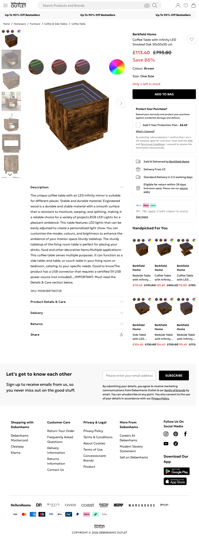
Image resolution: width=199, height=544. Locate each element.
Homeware (20, 23)
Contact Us (55, 470)
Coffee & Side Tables (55, 23)
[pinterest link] (175, 434)
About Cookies (94, 443)
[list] (77, 103)
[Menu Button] (5, 5)
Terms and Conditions (153, 144)
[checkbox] (164, 125)
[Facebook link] (185, 434)
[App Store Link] (177, 476)
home (6, 23)
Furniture (35, 23)
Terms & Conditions (98, 437)
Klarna (15, 452)
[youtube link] (166, 443)
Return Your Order (60, 431)
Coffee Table (79, 23)
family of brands (174, 390)
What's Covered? (145, 131)
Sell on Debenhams (134, 457)
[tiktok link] (175, 443)
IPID (190, 140)
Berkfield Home (144, 34)
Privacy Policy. (160, 398)
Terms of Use (93, 449)
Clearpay (17, 446)
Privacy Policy (93, 431)
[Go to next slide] (121, 103)
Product (89, 466)
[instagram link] (166, 434)
